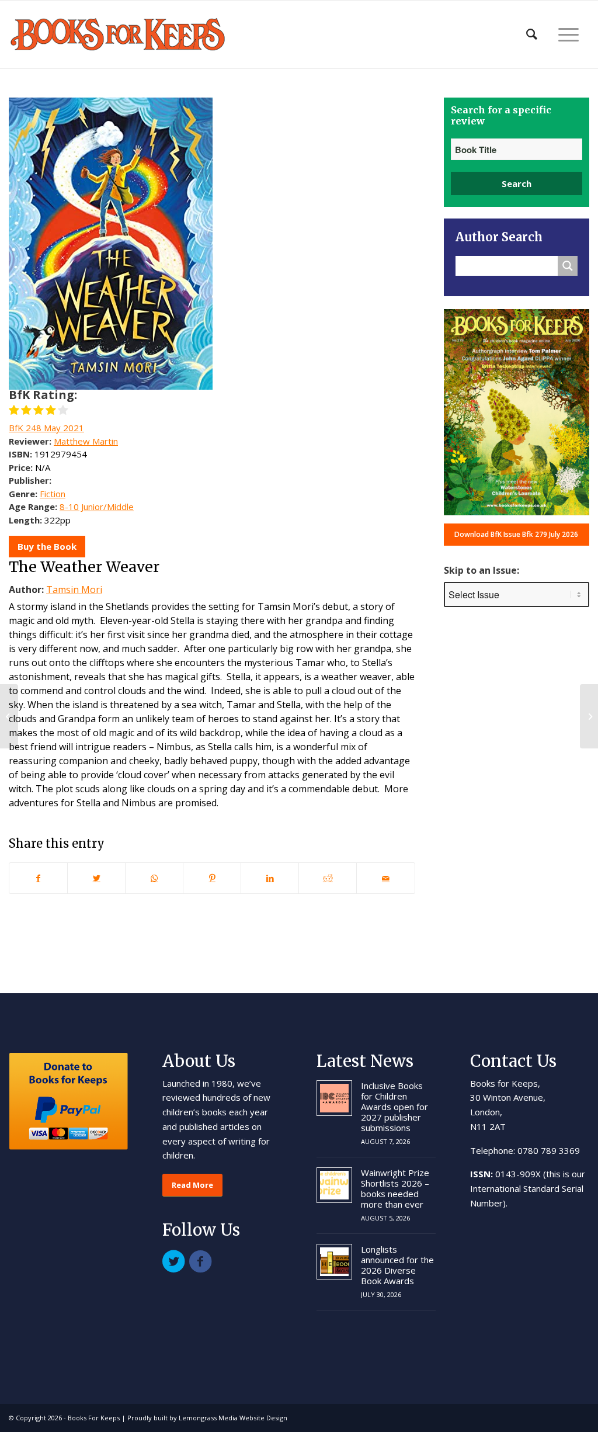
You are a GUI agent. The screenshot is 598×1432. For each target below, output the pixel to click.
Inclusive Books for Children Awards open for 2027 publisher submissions (394, 1106)
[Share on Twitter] (96, 878)
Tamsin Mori (74, 589)
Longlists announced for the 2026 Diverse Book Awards (397, 1265)
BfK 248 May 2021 (46, 428)
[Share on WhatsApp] (154, 878)
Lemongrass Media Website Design (233, 1417)
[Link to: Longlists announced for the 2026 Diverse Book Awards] (334, 1261)
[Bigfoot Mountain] (9, 716)
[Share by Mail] (385, 878)
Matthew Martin (86, 441)
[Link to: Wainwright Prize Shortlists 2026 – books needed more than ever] (334, 1185)
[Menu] (568, 34)
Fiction (52, 494)
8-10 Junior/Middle (97, 506)
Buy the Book (47, 546)
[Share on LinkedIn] (269, 878)
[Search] (532, 34)
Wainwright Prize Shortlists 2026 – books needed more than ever (395, 1188)
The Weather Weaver (84, 566)
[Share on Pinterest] (212, 878)
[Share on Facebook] (38, 878)
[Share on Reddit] (327, 878)
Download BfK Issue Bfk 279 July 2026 (516, 534)
